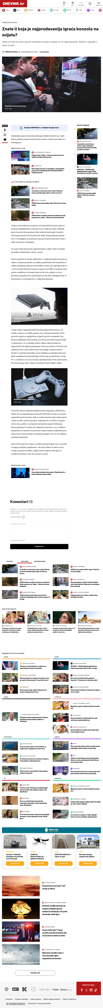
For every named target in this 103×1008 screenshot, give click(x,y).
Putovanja (56, 10)
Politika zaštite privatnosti (51, 999)
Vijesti (7, 10)
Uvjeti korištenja (35, 999)
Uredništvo (9, 999)
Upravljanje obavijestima (17, 1004)
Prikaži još (35, 973)
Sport (18, 10)
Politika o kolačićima (69, 999)
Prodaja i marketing (21, 999)
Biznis (80, 10)
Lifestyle (43, 10)
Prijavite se (39, 546)
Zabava (92, 10)
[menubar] (90, 4)
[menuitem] (90, 3)
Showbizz (30, 10)
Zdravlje (69, 10)
